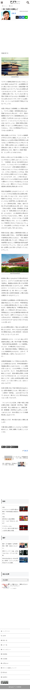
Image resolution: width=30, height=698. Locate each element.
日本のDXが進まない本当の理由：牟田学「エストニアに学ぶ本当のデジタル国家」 (10, 560)
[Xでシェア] (17, 17)
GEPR (4, 635)
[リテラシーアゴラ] (5, 587)
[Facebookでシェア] (20, 17)
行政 (3, 507)
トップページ (6, 631)
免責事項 (4, 677)
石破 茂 (14, 13)
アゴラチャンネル (7, 526)
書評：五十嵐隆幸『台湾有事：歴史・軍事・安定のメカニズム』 (10, 546)
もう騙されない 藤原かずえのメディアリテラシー (19, 585)
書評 (4, 537)
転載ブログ (15, 446)
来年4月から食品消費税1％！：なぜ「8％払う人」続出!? (10, 521)
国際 (9, 446)
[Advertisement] (15, 35)
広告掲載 (4, 658)
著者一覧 (4, 640)
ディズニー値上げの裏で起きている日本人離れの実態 (10, 529)
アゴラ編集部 (13, 588)
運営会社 (4, 672)
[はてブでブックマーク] (23, 17)
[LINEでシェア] (26, 17)
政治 (4, 446)
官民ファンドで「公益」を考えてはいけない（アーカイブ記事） (10, 553)
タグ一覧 (4, 645)
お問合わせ (5, 663)
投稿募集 (4, 654)
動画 (4, 501)
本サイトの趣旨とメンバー (9, 668)
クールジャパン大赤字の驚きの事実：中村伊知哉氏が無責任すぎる (10, 511)
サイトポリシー (6, 649)
